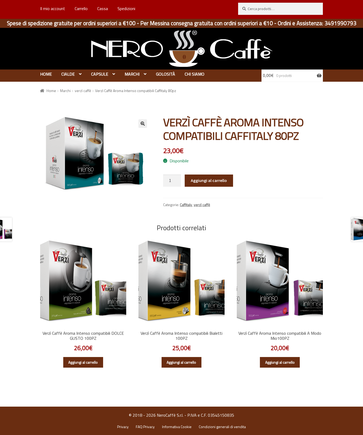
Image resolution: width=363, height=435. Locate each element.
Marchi (132, 74)
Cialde (68, 74)
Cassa (102, 8)
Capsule (99, 74)
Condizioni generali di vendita (222, 426)
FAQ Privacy (145, 426)
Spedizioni (126, 8)
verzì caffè (83, 90)
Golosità (165, 74)
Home (46, 74)
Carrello (81, 8)
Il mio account (52, 8)
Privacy (123, 426)
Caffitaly (186, 204)
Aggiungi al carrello (209, 180)
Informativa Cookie (177, 426)
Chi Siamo (194, 74)
